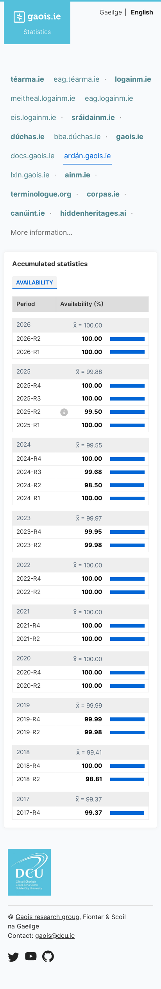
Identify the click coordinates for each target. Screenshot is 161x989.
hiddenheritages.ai (93, 213)
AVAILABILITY (34, 282)
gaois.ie (129, 136)
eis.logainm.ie (33, 117)
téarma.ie (27, 79)
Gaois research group (47, 917)
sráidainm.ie (93, 117)
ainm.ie (77, 174)
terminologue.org (41, 194)
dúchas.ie (28, 136)
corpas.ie (103, 194)
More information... (42, 232)
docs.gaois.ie (33, 155)
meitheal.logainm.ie (43, 98)
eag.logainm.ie (109, 98)
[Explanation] (64, 412)
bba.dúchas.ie (77, 136)
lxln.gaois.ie (30, 174)
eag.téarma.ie (77, 79)
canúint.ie (28, 213)
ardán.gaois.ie (87, 155)
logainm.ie (133, 79)
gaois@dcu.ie (55, 935)
